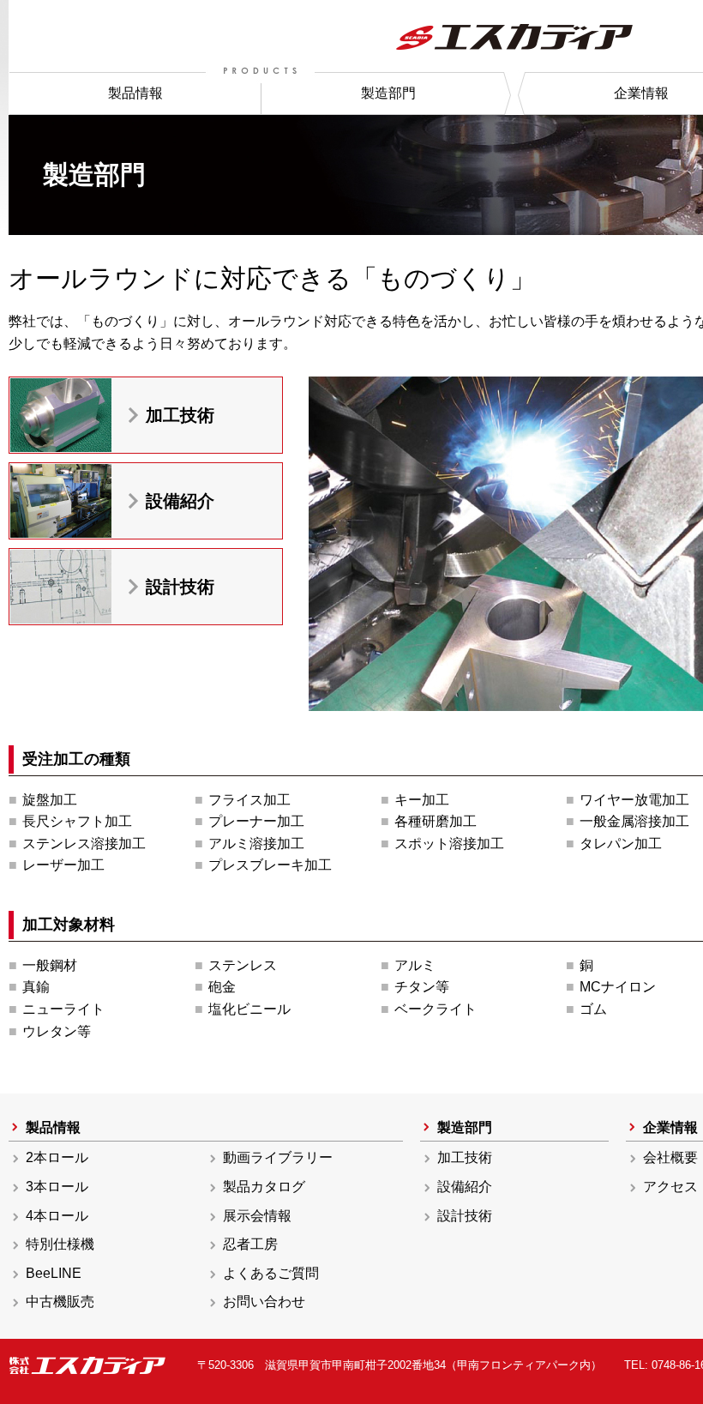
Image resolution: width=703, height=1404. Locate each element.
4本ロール (57, 1215)
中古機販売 (60, 1301)
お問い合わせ (264, 1301)
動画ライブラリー (278, 1157)
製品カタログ (264, 1186)
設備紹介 (464, 1186)
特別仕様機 (60, 1244)
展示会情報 (257, 1215)
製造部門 (388, 93)
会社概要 (670, 1157)
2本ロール (57, 1157)
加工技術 (464, 1157)
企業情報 (670, 1127)
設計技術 (464, 1215)
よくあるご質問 (271, 1273)
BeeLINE (53, 1273)
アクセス (670, 1186)
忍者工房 (250, 1244)
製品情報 (135, 93)
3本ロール (57, 1186)
